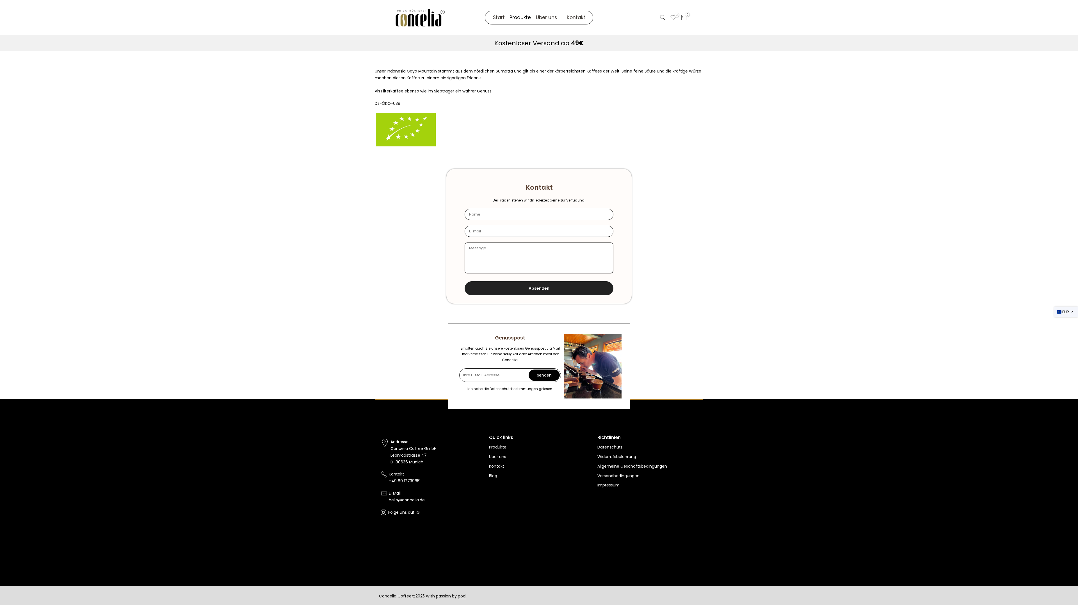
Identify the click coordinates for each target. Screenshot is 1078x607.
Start (499, 17)
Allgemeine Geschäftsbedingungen (632, 466)
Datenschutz (610, 447)
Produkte (497, 447)
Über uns (546, 17)
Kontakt (576, 17)
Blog (493, 476)
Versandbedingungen (618, 476)
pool (462, 596)
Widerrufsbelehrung (616, 456)
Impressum (608, 485)
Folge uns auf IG (404, 512)
